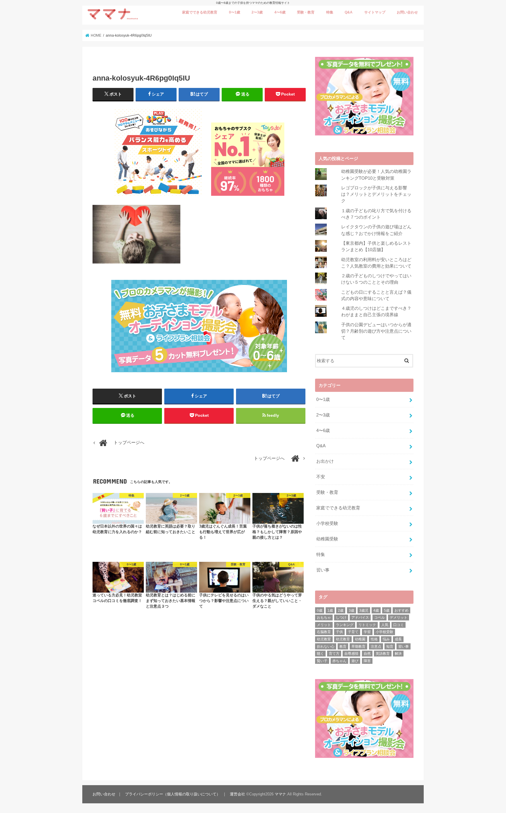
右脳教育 (324, 632)
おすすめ (401, 610)
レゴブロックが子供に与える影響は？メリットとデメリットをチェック (376, 194)
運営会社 (237, 794)
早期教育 (358, 646)
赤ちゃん (339, 661)
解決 (398, 654)
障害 (367, 661)
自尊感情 (351, 654)
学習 (367, 632)
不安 (320, 476)
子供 (339, 632)
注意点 (376, 646)
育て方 (334, 654)
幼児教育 (343, 639)
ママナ (280, 794)
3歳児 (363, 610)
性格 (374, 639)
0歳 (319, 610)
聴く (320, 654)
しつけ (341, 617)
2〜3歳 (257, 12)
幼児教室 (324, 639)
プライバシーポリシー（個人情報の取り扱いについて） (172, 794)
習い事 (322, 570)
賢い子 (322, 661)
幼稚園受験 (327, 539)
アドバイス (360, 617)
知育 (389, 646)
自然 (367, 654)
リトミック (367, 625)
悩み (386, 639)
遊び (354, 661)
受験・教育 (305, 12)
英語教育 (383, 654)
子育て (353, 632)
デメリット (398, 617)
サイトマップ (374, 12)
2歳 (340, 610)
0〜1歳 (234, 12)
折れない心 (325, 646)
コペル (379, 617)
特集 (329, 12)
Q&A (349, 12)
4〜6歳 (280, 12)
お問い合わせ (407, 12)
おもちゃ (324, 617)
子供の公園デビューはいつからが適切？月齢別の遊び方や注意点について (376, 331)
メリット (324, 625)
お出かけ (325, 461)
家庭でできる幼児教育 (199, 12)
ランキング (344, 625)
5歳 (386, 610)
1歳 (330, 610)
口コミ (398, 625)
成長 (398, 639)
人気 (384, 625)
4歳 (376, 610)
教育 (342, 646)
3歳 (351, 610)
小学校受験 (327, 523)
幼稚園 (360, 639)
